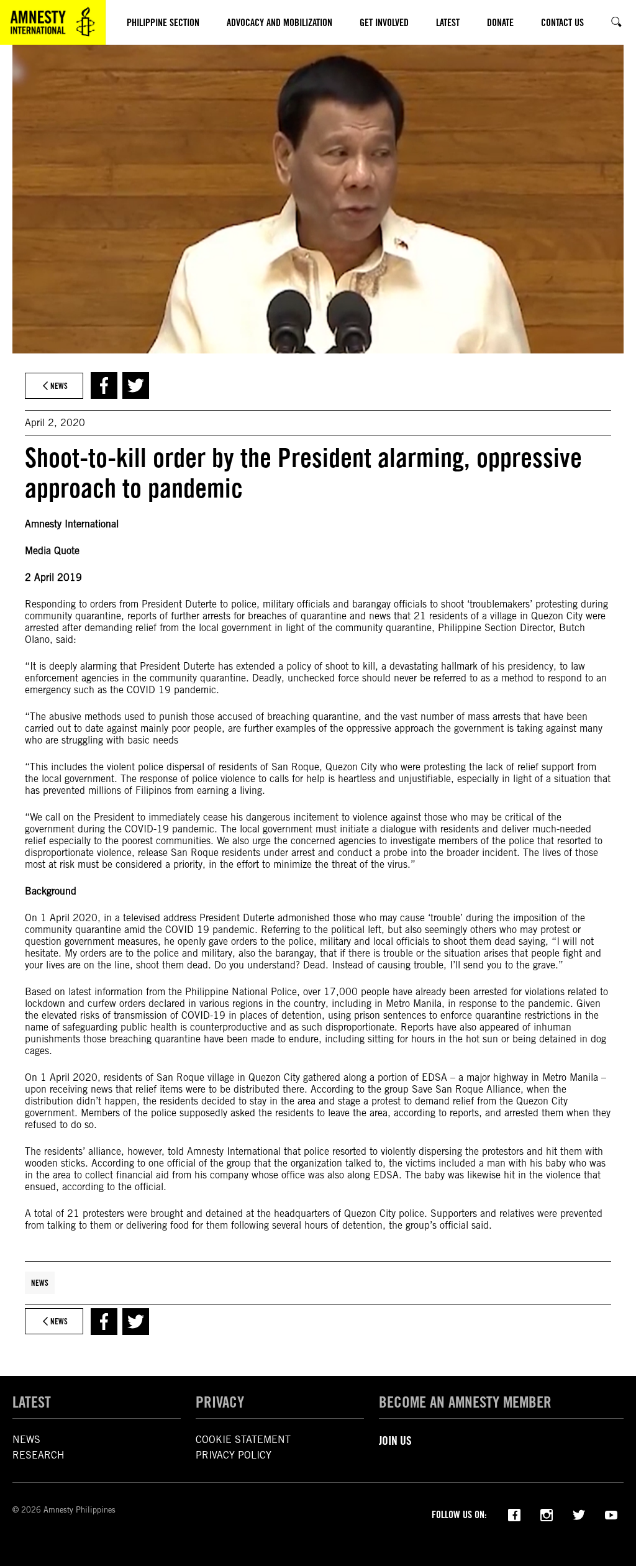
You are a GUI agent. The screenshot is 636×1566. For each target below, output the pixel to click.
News (39, 1283)
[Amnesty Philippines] (53, 22)
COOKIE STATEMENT (243, 1439)
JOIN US (395, 1440)
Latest (31, 1402)
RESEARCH (38, 1455)
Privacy (220, 1402)
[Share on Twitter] (135, 385)
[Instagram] (546, 1514)
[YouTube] (611, 1514)
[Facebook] (514, 1514)
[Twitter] (578, 1514)
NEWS (26, 1439)
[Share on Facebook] (104, 385)
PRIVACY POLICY (233, 1455)
